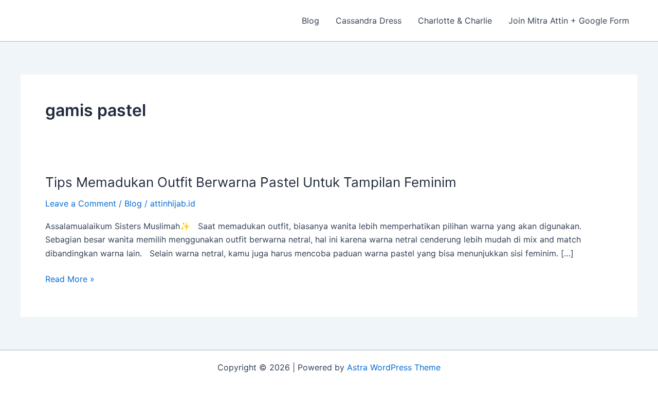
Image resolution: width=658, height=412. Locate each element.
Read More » (70, 278)
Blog (310, 20)
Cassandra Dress (368, 20)
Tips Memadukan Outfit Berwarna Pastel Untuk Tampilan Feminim (250, 182)
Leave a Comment (80, 203)
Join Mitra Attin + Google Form (568, 20)
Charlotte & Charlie (455, 20)
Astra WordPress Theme (394, 367)
